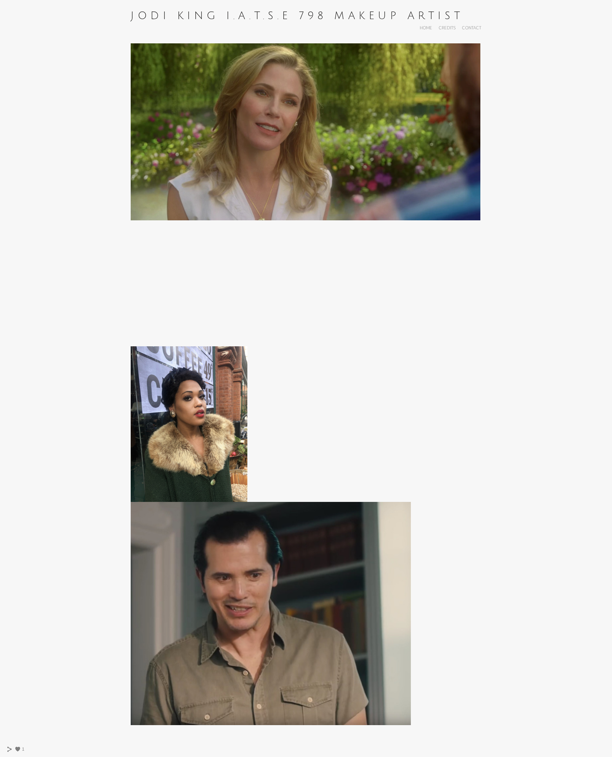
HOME (426, 27)
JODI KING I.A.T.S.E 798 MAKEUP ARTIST (297, 16)
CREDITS (447, 27)
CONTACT (471, 27)
